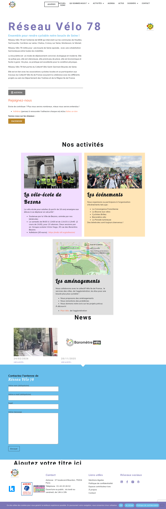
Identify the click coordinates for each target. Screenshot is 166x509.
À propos (93, 489)
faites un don (72, 111)
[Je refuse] (162, 505)
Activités (97, 3)
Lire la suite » (19, 362)
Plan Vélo (65, 310)
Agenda (111, 3)
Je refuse (129, 505)
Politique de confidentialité (101, 483)
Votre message (15, 412)
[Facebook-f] (127, 482)
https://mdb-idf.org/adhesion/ (61, 232)
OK (121, 505)
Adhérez (17, 111)
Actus (121, 3)
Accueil (62, 3)
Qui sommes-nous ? (78, 3)
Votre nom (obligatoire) (18, 385)
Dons (62, 5)
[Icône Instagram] (132, 482)
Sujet (10, 403)
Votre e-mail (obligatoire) (19, 394)
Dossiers (131, 3)
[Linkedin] (121, 482)
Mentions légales (96, 480)
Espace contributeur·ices (100, 486)
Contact (146, 3)
